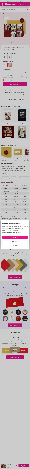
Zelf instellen (15, 241)
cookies (22, 226)
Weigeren (15, 245)
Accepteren (15, 237)
